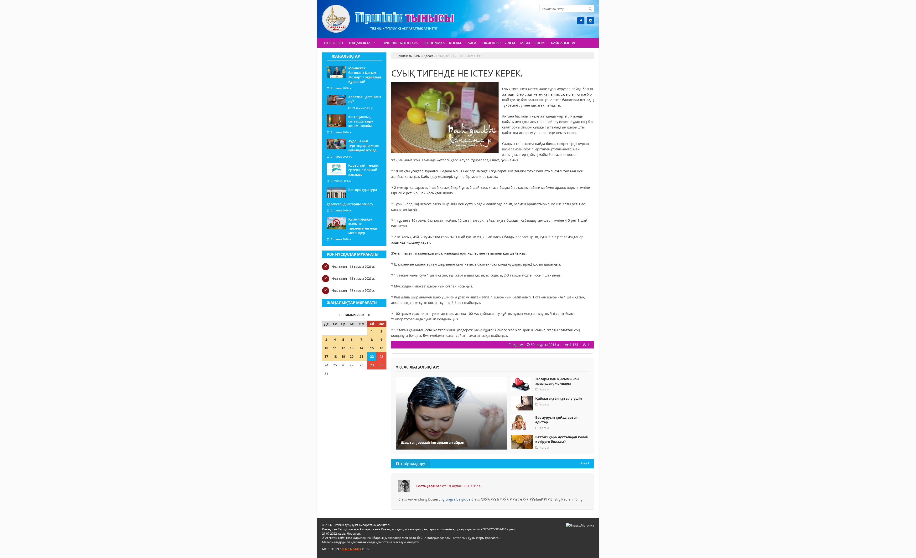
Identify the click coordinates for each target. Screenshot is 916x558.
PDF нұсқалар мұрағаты (353, 254)
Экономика (433, 43)
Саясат (471, 43)
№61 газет (339, 278)
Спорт (540, 43)
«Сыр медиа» (351, 549)
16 (381, 348)
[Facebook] (580, 20)
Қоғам (455, 43)
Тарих (524, 43)
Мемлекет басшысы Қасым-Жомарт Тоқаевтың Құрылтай (364, 75)
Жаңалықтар (361, 43)
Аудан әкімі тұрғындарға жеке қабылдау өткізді (363, 145)
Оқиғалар (491, 43)
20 (352, 356)
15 (372, 348)
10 (326, 348)
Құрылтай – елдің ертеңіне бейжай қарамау (363, 170)
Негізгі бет (334, 43)
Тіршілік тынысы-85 (400, 43)
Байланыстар (563, 43)
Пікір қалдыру (412, 463)
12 (343, 348)
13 (352, 348)
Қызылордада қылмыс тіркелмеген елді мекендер (362, 226)
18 (335, 356)
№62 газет (339, 267)
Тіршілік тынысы (388, 19)
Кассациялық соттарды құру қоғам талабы (360, 121)
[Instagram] (590, 20)
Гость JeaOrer (428, 485)
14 (361, 348)
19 (343, 356)
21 (361, 356)
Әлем (510, 43)
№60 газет (339, 290)
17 (326, 356)
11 (335, 348)
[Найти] (590, 8)
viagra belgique (458, 499)
